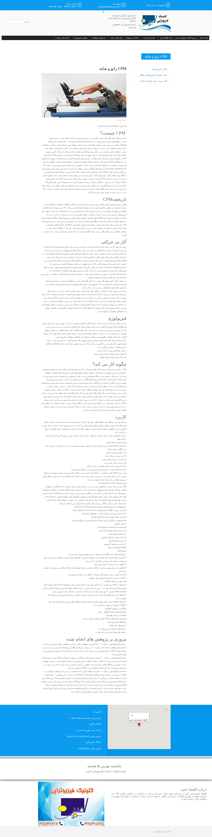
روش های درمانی (116, 38)
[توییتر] (7, 14)
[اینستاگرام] (19, 14)
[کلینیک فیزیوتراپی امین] (154, 22)
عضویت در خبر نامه (155, 5)
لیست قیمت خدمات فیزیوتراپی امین (106, 771)
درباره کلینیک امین (166, 38)
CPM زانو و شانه (159, 69)
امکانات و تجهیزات (131, 38)
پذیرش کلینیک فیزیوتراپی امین (186, 38)
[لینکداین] (24, 14)
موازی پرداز (157, 831)
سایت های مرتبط (63, 38)
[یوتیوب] (2, 14)
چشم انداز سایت (149, 38)
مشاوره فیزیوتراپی (81, 38)
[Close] (131, 715)
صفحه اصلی (203, 38)
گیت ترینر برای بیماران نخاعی (153, 81)
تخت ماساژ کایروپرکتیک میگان (153, 75)
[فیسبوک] (30, 14)
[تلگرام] (13, 14)
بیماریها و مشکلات (98, 38)
